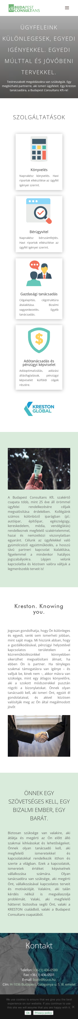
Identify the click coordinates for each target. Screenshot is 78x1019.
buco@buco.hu (44, 979)
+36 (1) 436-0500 (45, 970)
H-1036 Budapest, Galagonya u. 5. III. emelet (43, 984)
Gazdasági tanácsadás (39, 294)
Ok (28, 1012)
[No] (73, 1007)
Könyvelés (39, 169)
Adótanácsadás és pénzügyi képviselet (39, 363)
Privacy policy (43, 1012)
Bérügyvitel (39, 231)
